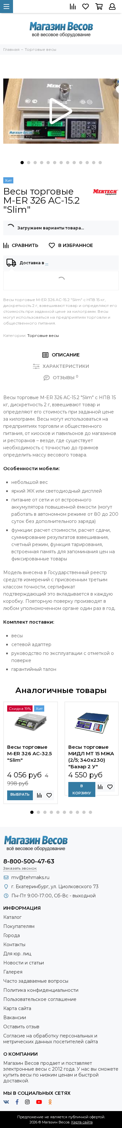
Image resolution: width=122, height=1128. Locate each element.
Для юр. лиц (17, 954)
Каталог (12, 917)
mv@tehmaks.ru (30, 877)
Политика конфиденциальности (40, 990)
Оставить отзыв (21, 1027)
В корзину (82, 789)
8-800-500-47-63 (28, 861)
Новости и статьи (23, 963)
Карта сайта (17, 1008)
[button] (22, 162)
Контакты (14, 944)
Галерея (12, 972)
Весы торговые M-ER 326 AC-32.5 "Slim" (29, 753)
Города (11, 935)
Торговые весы (43, 335)
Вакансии (14, 1017)
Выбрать (20, 794)
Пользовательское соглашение (39, 999)
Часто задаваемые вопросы (35, 981)
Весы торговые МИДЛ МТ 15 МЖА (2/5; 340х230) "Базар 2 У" (91, 757)
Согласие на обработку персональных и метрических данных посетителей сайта (50, 1039)
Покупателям (18, 926)
